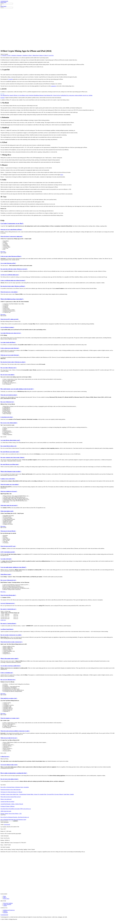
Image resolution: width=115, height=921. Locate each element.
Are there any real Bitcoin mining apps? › (10, 274)
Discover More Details (6, 235)
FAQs (52, 55)
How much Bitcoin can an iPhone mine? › (10, 464)
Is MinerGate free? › (5, 756)
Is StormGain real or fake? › (7, 417)
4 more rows (3, 620)
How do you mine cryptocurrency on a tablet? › (11, 635)
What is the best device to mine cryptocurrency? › (12, 641)
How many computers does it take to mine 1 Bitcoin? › (13, 457)
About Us (5, 911)
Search (4, 2)
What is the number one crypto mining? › (10, 484)
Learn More (3, 366)
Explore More (4, 285)
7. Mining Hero (35, 55)
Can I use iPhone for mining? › (7, 327)
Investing (2, 97)
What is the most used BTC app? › (8, 546)
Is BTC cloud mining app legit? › (8, 552)
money (61, 174)
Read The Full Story (5, 318)
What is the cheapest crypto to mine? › (11, 471)
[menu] (1, 5)
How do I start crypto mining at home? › (10, 779)
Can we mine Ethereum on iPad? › (8, 263)
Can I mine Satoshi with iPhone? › (8, 342)
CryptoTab (10, 79)
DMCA (4, 897)
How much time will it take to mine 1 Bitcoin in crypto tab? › (14, 269)
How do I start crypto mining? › (8, 374)
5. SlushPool (24, 55)
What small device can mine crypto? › (9, 698)
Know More (3, 504)
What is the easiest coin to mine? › (10, 658)
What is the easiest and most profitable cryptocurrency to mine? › (15, 731)
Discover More (4, 607)
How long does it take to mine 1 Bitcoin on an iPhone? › (13, 286)
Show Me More (4, 279)
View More (3, 346)
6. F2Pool (29, 55)
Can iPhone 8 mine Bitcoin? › (7, 629)
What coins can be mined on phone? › (9, 394)
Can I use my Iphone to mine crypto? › (9, 764)
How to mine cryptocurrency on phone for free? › (14, 773)
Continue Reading (5, 255)
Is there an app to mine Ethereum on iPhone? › (11, 256)
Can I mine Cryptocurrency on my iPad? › (12, 223)
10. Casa (49, 55)
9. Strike (45, 55)
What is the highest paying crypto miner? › (12, 299)
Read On (3, 228)
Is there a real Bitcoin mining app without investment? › (13, 280)
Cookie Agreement (7, 904)
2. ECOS (8, 55)
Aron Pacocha (7, 824)
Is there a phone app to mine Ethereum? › (10, 348)
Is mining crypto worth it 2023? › (8, 478)
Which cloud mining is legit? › (7, 511)
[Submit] (15, 821)
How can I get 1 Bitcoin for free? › (8, 679)
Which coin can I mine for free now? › (9, 737)
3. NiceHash (13, 55)
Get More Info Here (5, 331)
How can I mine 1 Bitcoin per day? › (9, 367)
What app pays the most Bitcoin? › (8, 531)
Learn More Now (5, 393)
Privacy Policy (6, 898)
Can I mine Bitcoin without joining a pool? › (10, 440)
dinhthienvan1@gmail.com (9, 910)
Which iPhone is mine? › (6, 574)
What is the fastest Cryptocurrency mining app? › (12, 236)
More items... (3, 251)
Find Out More (4, 267)
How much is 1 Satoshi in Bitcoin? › (8, 623)
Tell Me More (4, 273)
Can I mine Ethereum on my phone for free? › (11, 333)
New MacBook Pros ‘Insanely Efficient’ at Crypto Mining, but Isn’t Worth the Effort (18, 95)
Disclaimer (5, 912)
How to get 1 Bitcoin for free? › (7, 401)
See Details (3, 262)
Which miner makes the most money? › (9, 505)
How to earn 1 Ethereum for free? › (8, 580)
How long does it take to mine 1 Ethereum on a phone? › (13, 362)
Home (2, 2)
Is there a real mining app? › (7, 672)
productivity (53, 86)
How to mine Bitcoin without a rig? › (9, 446)
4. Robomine (18, 55)
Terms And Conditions (8, 903)
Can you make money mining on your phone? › (14, 567)
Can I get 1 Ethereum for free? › (8, 603)
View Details (4, 353)
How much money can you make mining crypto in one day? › (17, 389)
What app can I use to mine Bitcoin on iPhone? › (11, 229)
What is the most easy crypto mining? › (9, 291)
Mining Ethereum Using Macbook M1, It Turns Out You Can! (49, 95)
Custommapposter (4, 1)
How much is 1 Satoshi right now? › (9, 609)
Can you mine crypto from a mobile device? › (11, 665)
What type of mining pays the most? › (9, 491)
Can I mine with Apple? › (6, 558)
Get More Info (4, 717)
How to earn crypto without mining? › (9, 422)
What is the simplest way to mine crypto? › (10, 718)
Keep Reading (4, 444)
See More (3, 360)
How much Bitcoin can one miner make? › (10, 451)
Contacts (5, 905)
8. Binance (41, 55)
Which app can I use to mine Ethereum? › (10, 355)
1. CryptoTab (3, 55)
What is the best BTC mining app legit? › (10, 319)
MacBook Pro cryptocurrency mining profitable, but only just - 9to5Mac (77, 95)
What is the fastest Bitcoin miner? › (8, 595)
